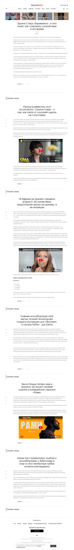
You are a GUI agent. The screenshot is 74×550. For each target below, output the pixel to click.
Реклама (25, 523)
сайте (37, 496)
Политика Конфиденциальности (40, 523)
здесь (36, 180)
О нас (14, 523)
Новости (37, 33)
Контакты (19, 523)
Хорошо (53, 545)
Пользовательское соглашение (55, 523)
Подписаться (37, 530)
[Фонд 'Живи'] (64, 8)
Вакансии (30, 523)
